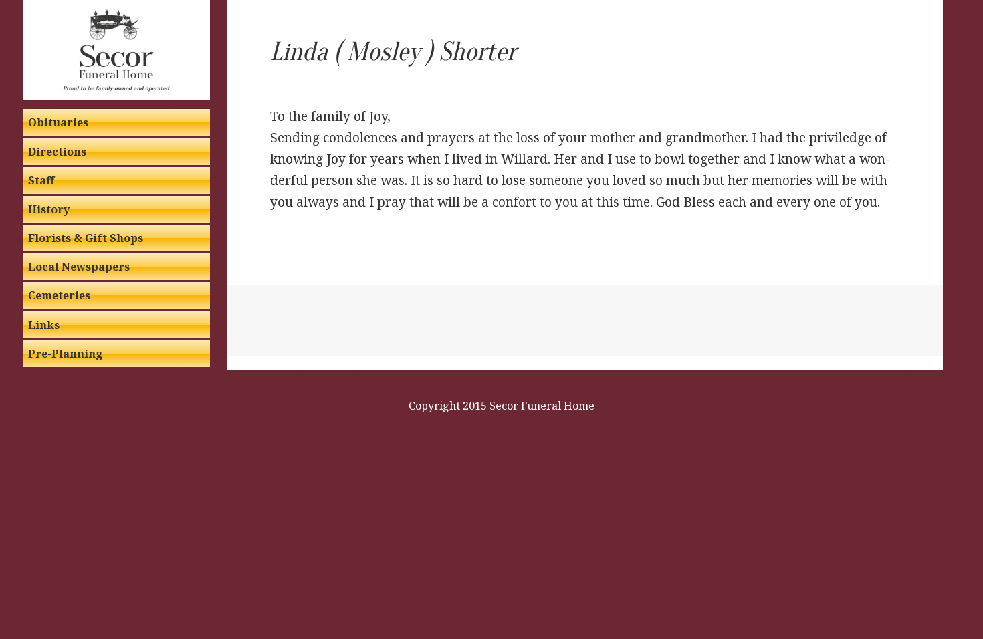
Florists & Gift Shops (85, 238)
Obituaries (58, 122)
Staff (41, 180)
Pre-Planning (65, 353)
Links (44, 324)
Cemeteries (59, 295)
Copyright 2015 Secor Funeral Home (501, 405)
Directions (57, 151)
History (49, 209)
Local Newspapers (79, 266)
